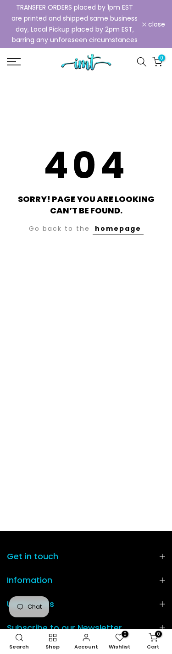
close (155, 24)
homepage (118, 228)
